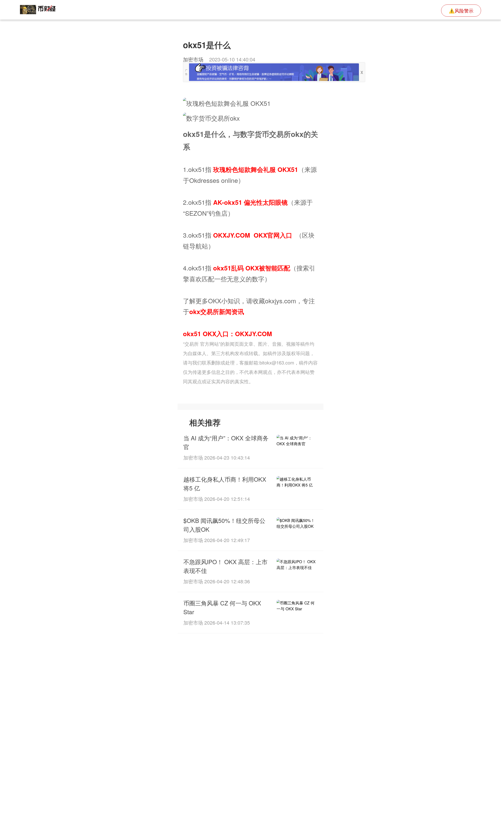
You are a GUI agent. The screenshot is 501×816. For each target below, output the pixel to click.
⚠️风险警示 (461, 10)
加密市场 (193, 59)
